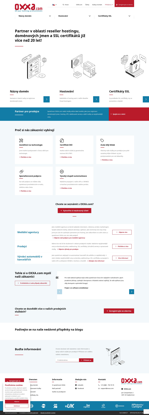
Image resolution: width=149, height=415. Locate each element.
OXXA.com (79, 5)
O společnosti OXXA (58, 385)
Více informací (123, 258)
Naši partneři (56, 388)
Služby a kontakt (97, 5)
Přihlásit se (108, 5)
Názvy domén (25, 16)
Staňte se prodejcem (59, 392)
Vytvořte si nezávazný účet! (75, 210)
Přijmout (16, 401)
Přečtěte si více (123, 246)
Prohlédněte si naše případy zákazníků (33, 283)
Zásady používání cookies (48, 413)
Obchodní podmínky (11, 413)
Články (87, 5)
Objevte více (123, 232)
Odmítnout (17, 406)
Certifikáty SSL (105, 16)
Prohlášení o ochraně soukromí (28, 413)
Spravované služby (35, 388)
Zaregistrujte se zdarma (120, 311)
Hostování (63, 16)
